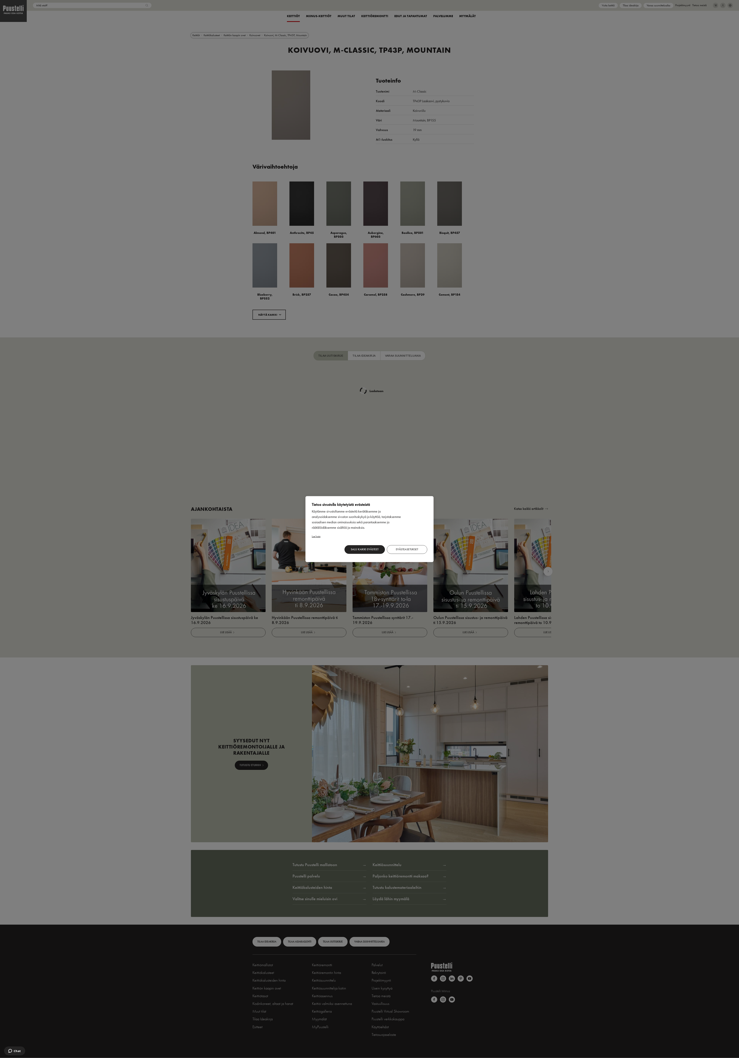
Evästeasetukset (407, 549)
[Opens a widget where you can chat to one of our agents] (14, 1051)
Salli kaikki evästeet (365, 549)
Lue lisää (316, 536)
